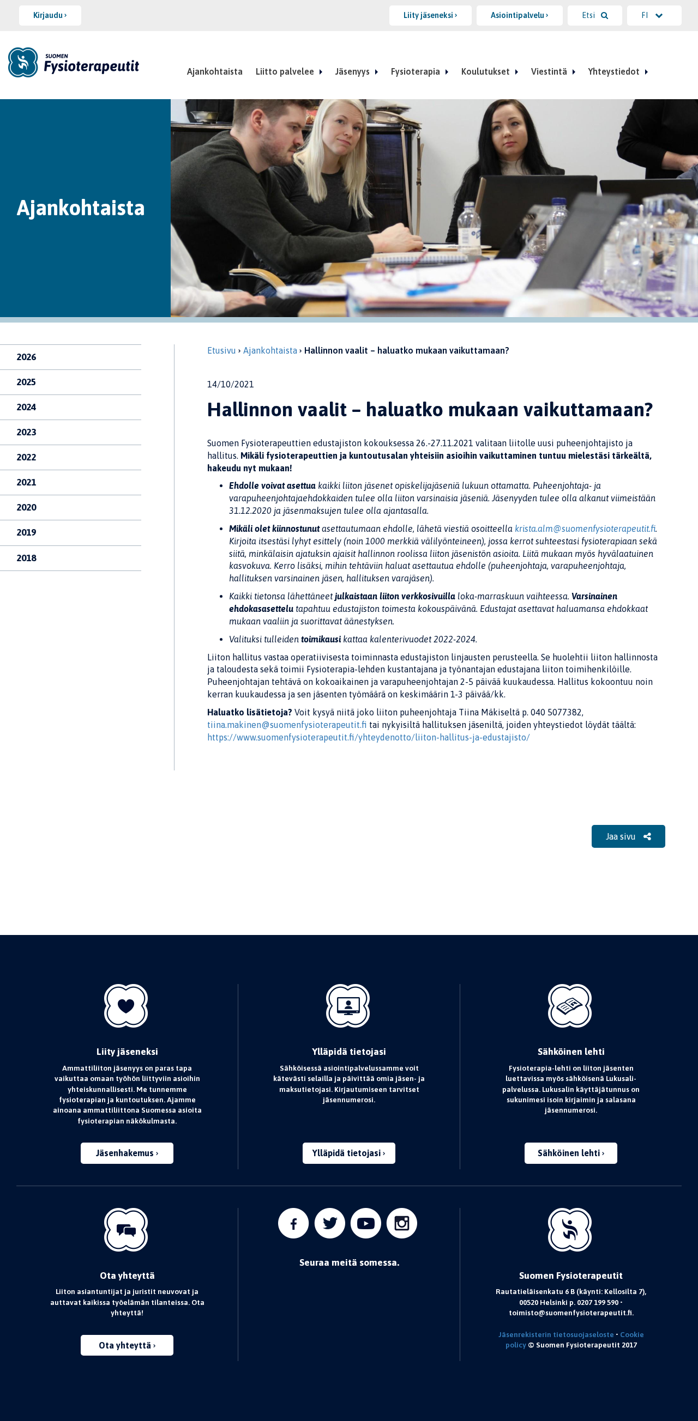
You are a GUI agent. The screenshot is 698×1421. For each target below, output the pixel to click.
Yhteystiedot (614, 71)
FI (645, 15)
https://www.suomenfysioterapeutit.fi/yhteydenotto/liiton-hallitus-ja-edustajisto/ (368, 737)
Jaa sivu (622, 836)
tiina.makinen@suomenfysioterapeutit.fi (287, 725)
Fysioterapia (415, 71)
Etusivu (221, 350)
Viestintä (549, 71)
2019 (26, 532)
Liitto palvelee (285, 71)
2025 (26, 381)
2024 (26, 407)
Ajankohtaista (215, 71)
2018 (26, 557)
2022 (26, 457)
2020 (26, 507)
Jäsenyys (352, 71)
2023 (26, 432)
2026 (26, 356)
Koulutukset (485, 71)
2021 (26, 482)
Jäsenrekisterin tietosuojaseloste (556, 1334)
